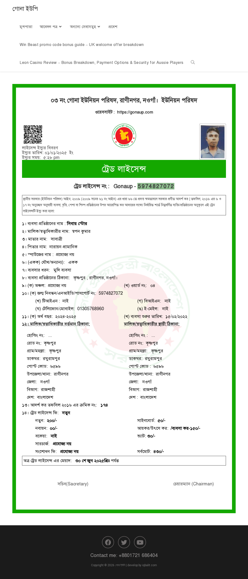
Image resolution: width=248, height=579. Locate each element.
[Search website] (192, 63)
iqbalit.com (149, 565)
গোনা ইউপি (25, 8)
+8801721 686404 (138, 555)
